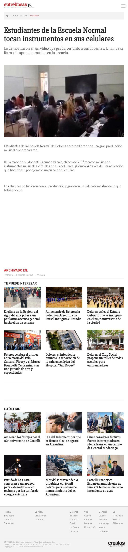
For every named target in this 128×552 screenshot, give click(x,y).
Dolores (8, 274)
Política (8, 512)
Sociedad (34, 15)
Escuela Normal (25, 274)
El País (116, 519)
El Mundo (118, 523)
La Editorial (40, 515)
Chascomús (90, 527)
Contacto (39, 519)
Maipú (102, 527)
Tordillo (74, 515)
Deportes (9, 523)
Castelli (88, 519)
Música (41, 274)
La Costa (74, 527)
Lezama (88, 523)
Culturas (8, 519)
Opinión (38, 512)
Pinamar (74, 531)
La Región (104, 531)
